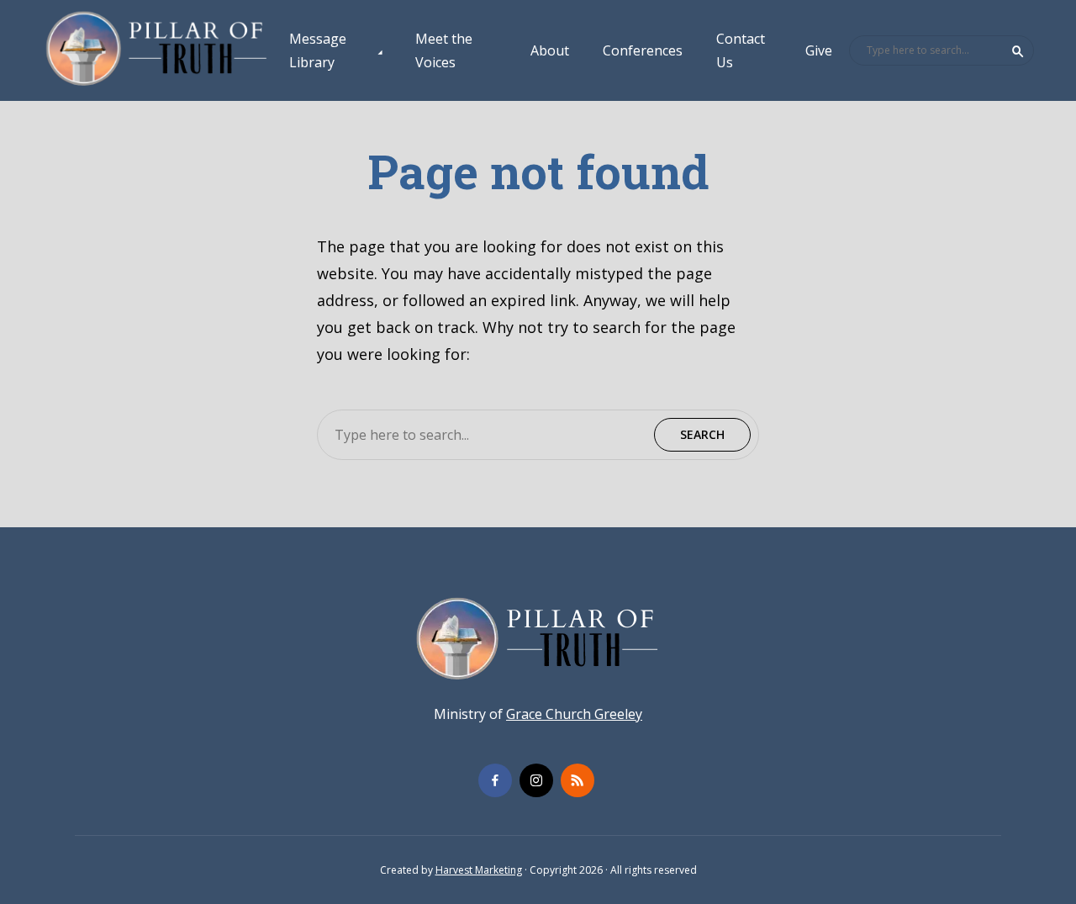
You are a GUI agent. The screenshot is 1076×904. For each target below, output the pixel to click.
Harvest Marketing (478, 870)
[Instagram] (536, 780)
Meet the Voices (443, 50)
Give (818, 50)
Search (1018, 51)
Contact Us (740, 50)
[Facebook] (495, 780)
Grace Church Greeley (574, 714)
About (549, 50)
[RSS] (577, 780)
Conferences (643, 50)
